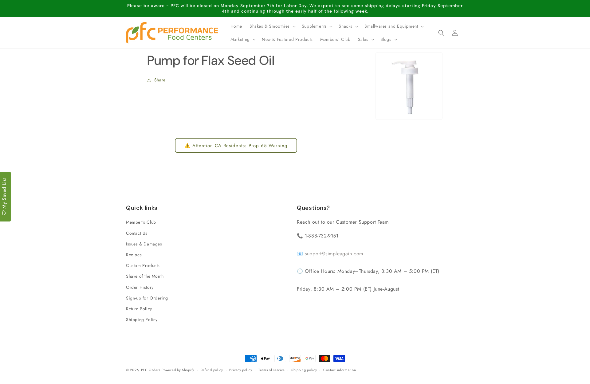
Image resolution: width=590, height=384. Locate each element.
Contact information (339, 369)
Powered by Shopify (178, 369)
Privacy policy (240, 369)
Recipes (134, 255)
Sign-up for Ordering (147, 298)
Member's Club (141, 222)
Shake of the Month (145, 276)
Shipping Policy (142, 319)
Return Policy (139, 309)
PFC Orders (150, 369)
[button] (272, 26)
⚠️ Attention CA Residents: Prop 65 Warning (236, 145)
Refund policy (212, 369)
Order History (140, 287)
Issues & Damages (144, 244)
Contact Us (137, 233)
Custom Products (143, 265)
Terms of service (271, 369)
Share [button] (160, 80)
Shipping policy (304, 369)
